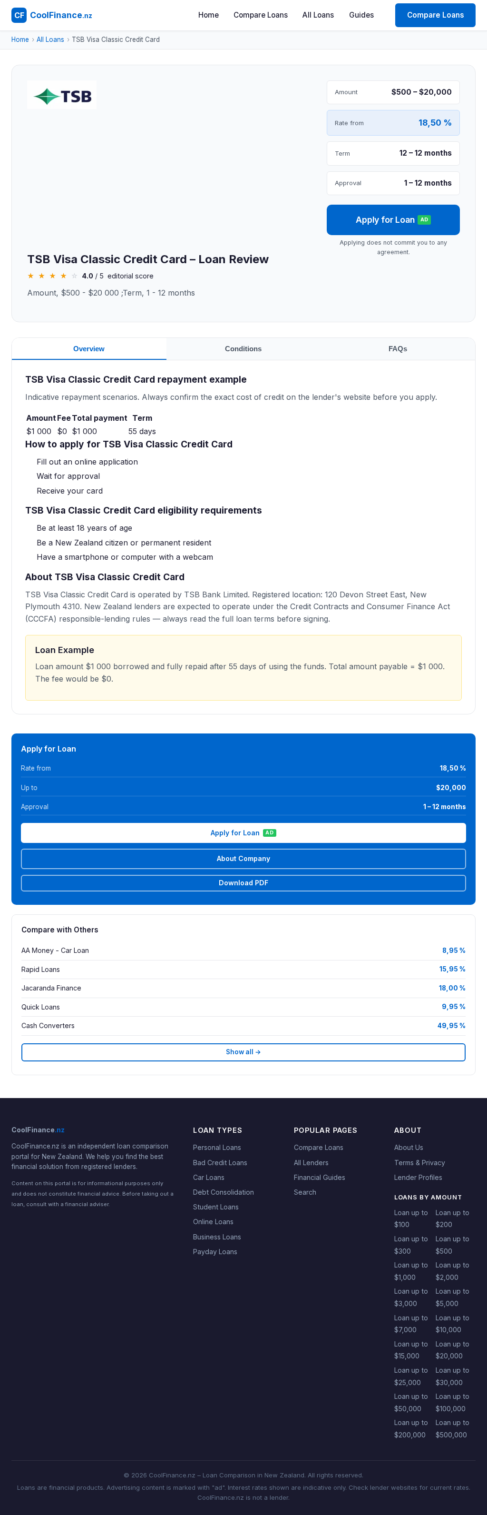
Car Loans (208, 1177)
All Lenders (311, 1163)
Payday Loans (215, 1252)
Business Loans (217, 1237)
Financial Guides (319, 1177)
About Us (408, 1147)
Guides (361, 15)
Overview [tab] (89, 349)
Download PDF (243, 883)
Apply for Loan (392, 220)
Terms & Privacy (419, 1163)
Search (305, 1192)
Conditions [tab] (243, 349)
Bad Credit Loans (220, 1163)
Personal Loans (217, 1147)
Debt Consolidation (223, 1192)
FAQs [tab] (398, 349)
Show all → (243, 1052)
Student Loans (216, 1207)
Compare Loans (261, 15)
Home (208, 15)
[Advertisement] (169, 181)
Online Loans (213, 1222)
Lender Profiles (418, 1177)
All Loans (318, 15)
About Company (243, 858)
